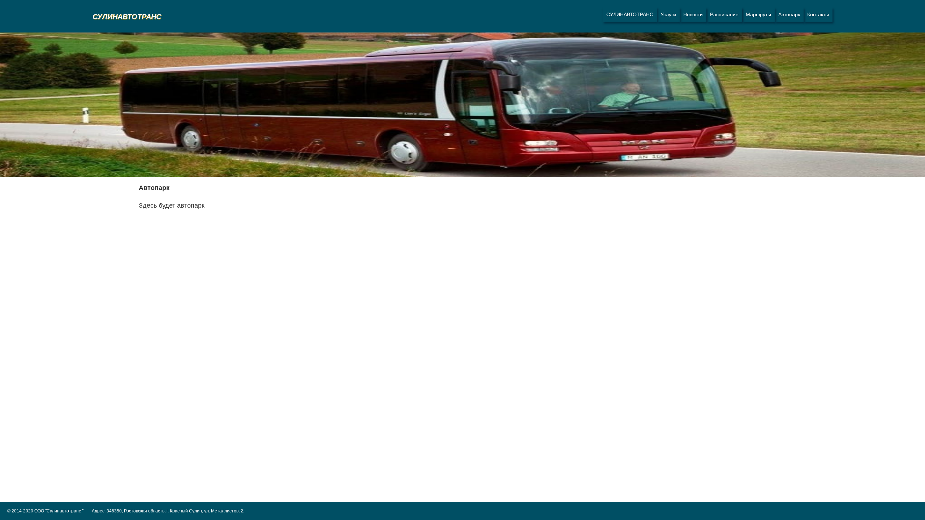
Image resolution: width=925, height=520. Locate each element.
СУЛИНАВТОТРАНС (629, 14)
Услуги (668, 14)
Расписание (724, 14)
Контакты (818, 14)
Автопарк (789, 14)
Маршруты (758, 14)
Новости (693, 14)
